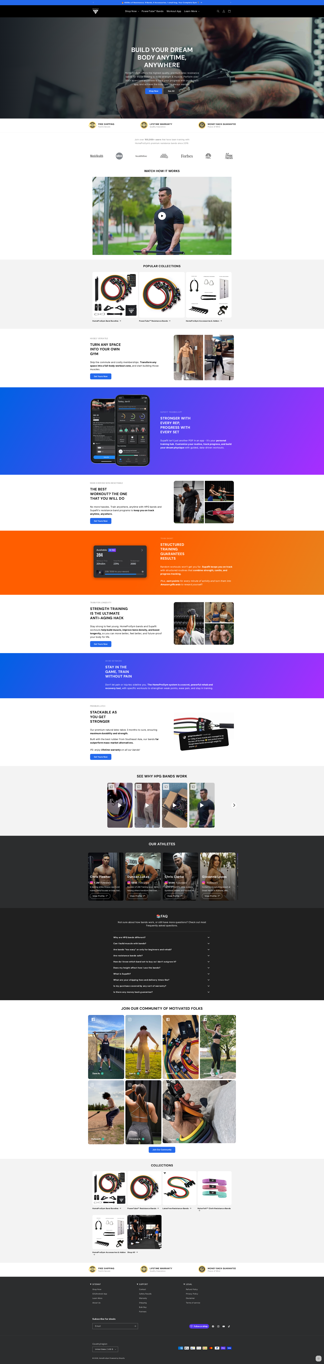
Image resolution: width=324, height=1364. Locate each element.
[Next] (234, 805)
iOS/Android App (99, 1294)
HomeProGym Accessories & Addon (202, 321)
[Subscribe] (135, 1326)
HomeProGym (104, 1358)
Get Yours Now (101, 376)
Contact (142, 1289)
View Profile (99, 896)
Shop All (131, 1252)
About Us (96, 1303)
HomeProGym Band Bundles (105, 321)
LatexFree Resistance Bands (176, 1208)
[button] (132, 11)
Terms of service (193, 1303)
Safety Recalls (145, 1294)
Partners (142, 1311)
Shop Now (153, 91)
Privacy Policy (192, 1294)
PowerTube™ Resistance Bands (153, 321)
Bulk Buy (143, 1307)
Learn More (97, 1298)
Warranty (143, 1298)
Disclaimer (190, 1298)
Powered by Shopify (117, 1358)
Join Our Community (162, 1149)
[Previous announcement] (93, 2)
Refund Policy (192, 1289)
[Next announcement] (231, 2)
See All (171, 91)
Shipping (143, 1303)
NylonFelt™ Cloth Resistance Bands (214, 1208)
